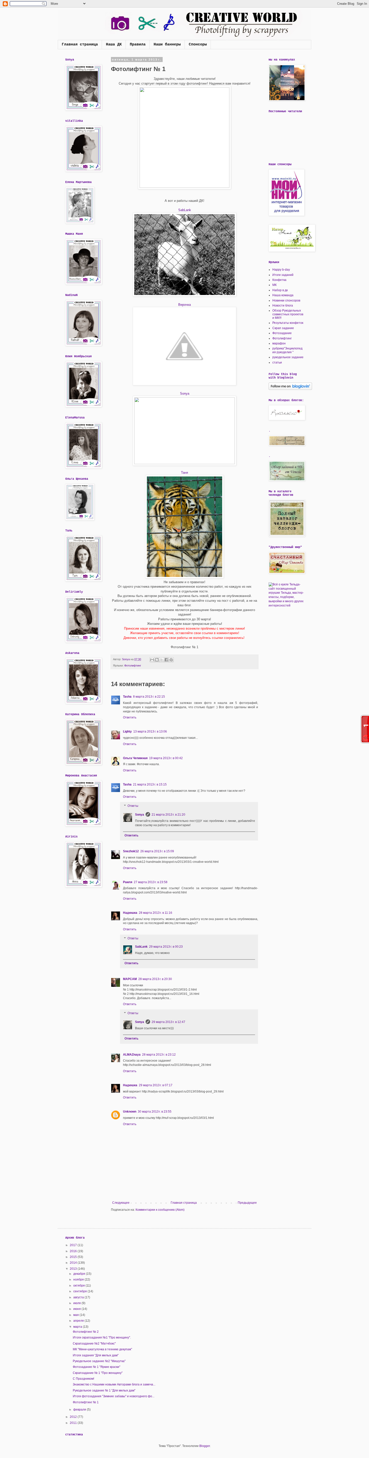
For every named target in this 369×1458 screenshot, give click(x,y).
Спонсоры (198, 44)
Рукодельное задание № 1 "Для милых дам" (104, 1390)
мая (76, 1315)
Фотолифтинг (132, 665)
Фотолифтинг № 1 (86, 1402)
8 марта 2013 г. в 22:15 (149, 696)
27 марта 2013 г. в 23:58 (150, 882)
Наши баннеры (167, 44)
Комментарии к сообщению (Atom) (160, 1209)
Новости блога (282, 305)
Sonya (184, 393)
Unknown (129, 1111)
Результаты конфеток (287, 323)
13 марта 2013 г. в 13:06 (150, 731)
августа (79, 1297)
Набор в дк (280, 290)
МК (274, 285)
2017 (74, 1245)
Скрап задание (283, 328)
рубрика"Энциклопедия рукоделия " (287, 350)
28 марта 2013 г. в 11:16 (155, 913)
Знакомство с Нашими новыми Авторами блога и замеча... (114, 1384)
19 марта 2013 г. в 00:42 (166, 758)
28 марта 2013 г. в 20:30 (155, 979)
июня (77, 1309)
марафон (279, 343)
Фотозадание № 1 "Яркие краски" (96, 1367)
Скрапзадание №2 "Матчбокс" (94, 1343)
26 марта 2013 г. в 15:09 (157, 851)
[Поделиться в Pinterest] (171, 659)
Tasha (127, 696)
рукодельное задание (287, 357)
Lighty (127, 731)
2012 (74, 1417)
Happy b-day (281, 269)
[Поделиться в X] (161, 659)
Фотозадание (282, 333)
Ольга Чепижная (135, 758)
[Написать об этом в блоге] (156, 659)
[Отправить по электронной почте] (152, 659)
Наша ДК (114, 44)
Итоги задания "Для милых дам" (95, 1355)
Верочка (184, 305)
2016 (74, 1251)
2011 (74, 1423)
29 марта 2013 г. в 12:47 (168, 1022)
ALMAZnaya (132, 1054)
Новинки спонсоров (286, 300)
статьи (277, 362)
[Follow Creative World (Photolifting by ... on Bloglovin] (290, 389)
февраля (80, 1409)
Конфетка (279, 280)
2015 (74, 1257)
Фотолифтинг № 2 (86, 1331)
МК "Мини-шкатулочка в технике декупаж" (102, 1349)
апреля (79, 1320)
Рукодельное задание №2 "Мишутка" (99, 1361)
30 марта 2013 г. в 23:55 (154, 1111)
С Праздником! (83, 1378)
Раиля (127, 882)
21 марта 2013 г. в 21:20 (168, 814)
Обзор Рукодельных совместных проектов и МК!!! (287, 314)
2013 (74, 1268)
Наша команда (282, 295)
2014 (74, 1262)
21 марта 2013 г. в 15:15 (150, 784)
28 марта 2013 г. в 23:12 (159, 1054)
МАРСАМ (130, 979)
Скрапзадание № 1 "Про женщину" (97, 1373)
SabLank (184, 210)
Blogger (204, 1446)
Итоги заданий (282, 275)
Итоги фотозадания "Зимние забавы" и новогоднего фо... (113, 1396)
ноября (79, 1279)
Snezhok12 (131, 851)
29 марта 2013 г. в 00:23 (166, 946)
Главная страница (80, 44)
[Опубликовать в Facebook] (166, 659)
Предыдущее (247, 1202)
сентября (80, 1291)
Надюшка (130, 913)
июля (77, 1303)
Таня (184, 472)
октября (79, 1285)
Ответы (133, 806)
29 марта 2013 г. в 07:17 (155, 1085)
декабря (79, 1273)
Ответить (129, 717)
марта (78, 1326)
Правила (138, 44)
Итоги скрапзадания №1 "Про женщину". (102, 1337)
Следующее (121, 1202)
